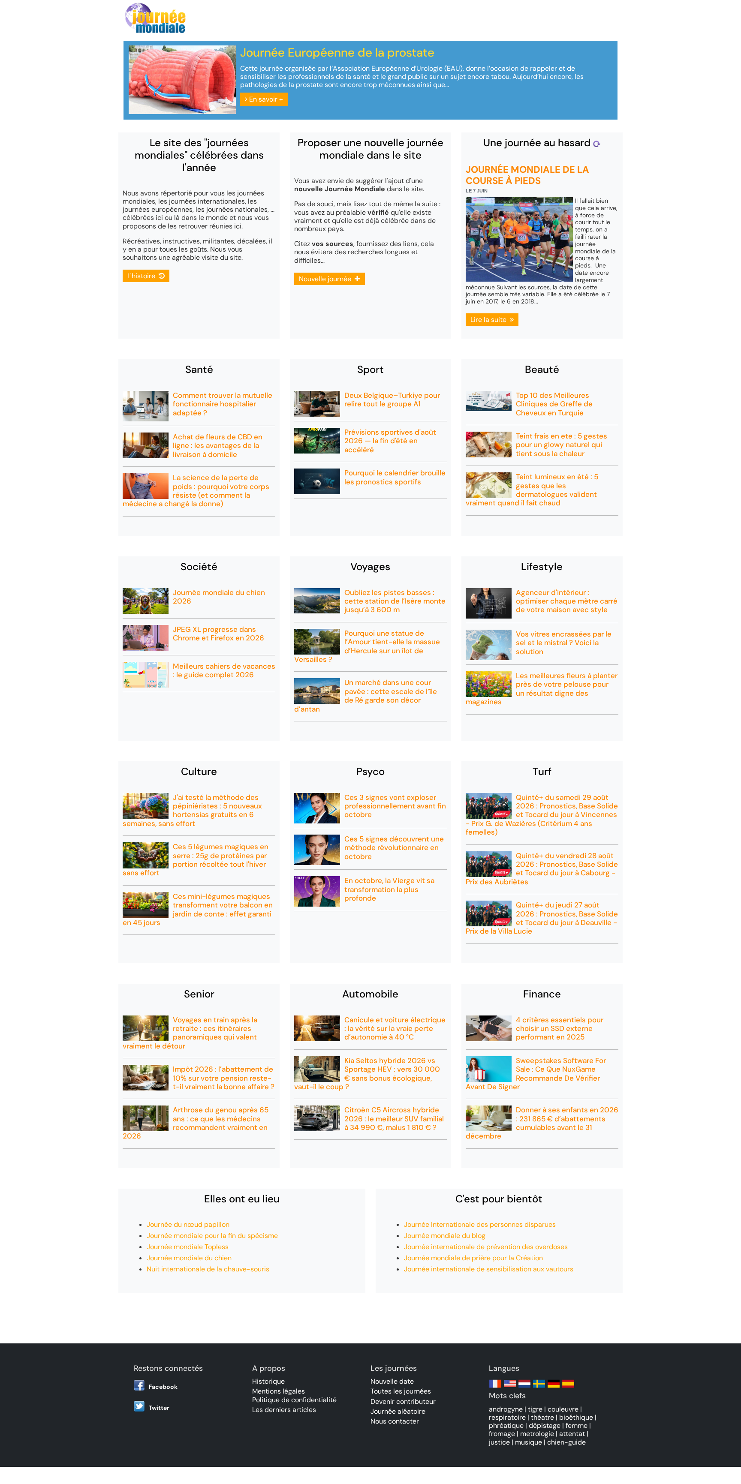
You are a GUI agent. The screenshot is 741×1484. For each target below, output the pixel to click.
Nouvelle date (392, 1381)
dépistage (544, 1425)
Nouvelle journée (327, 278)
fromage (502, 1433)
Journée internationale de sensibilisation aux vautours (488, 1269)
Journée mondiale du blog (444, 1235)
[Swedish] (539, 1387)
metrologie (537, 1433)
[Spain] (568, 1387)
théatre (542, 1417)
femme (576, 1425)
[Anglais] (509, 1387)
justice (499, 1442)
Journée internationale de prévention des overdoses (486, 1246)
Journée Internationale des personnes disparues (480, 1224)
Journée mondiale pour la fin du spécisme (212, 1235)
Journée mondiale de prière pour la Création (473, 1257)
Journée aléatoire (397, 1411)
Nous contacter (394, 1421)
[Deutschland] (553, 1387)
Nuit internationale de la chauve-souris (208, 1269)
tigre (535, 1409)
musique (528, 1442)
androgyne (506, 1409)
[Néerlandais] (524, 1387)
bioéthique (576, 1417)
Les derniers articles (284, 1409)
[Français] (495, 1387)
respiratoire (507, 1417)
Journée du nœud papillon (188, 1224)
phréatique (506, 1425)
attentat (572, 1433)
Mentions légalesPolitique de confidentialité (294, 1395)
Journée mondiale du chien (189, 1257)
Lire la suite (490, 319)
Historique (268, 1381)
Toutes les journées (400, 1391)
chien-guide (566, 1442)
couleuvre (563, 1409)
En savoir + (265, 99)
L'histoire (143, 275)
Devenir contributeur (403, 1401)
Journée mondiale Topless (188, 1246)
